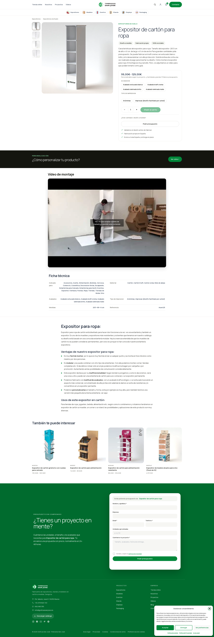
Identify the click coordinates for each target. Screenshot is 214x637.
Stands (118, 601)
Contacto (175, 4)
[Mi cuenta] (160, 4)
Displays (119, 605)
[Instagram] (33, 621)
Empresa (116, 512)
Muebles (119, 594)
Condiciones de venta (118, 632)
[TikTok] (44, 621)
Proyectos (59, 4)
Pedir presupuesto (150, 124)
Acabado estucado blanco (133, 85)
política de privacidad (135, 554)
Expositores (36, 19)
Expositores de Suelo (50, 19)
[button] (209, 609)
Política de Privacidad (185, 633)
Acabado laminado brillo (132, 89)
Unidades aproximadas (120, 529)
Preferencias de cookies (136, 632)
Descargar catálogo (44, 616)
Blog (152, 605)
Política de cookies (173, 633)
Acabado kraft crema (155, 85)
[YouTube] (41, 621)
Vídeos (68, 4)
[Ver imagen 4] (36, 54)
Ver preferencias (202, 627)
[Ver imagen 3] (36, 45)
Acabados (125, 81)
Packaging (120, 608)
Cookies (105, 632)
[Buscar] (154, 4)
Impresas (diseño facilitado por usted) (150, 101)
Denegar (183, 627)
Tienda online (37, 4)
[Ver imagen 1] (36, 26)
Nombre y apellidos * (120, 504)
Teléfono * (149, 521)
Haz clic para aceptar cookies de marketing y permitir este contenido (107, 223)
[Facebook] (37, 621)
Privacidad (96, 632)
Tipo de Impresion (128, 93)
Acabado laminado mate (155, 89)
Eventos (119, 597)
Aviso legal (86, 632)
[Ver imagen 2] (36, 35)
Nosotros (48, 4)
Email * (115, 521)
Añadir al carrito (150, 110)
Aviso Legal (196, 633)
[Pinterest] (48, 621)
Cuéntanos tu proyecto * (121, 538)
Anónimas (127, 101)
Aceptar (165, 627)
